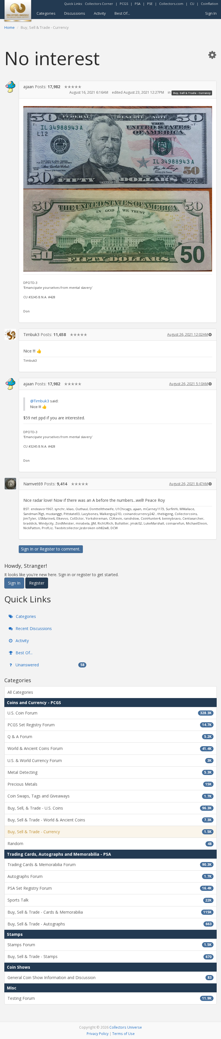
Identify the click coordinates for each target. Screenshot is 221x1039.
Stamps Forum (109, 944)
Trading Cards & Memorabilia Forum (109, 864)
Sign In (211, 13)
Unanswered (49, 664)
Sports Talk (109, 900)
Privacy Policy (97, 1033)
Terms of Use (123, 1033)
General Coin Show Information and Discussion (109, 977)
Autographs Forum (109, 876)
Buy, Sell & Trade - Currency (192, 93)
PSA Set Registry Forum (109, 888)
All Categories (20, 692)
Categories (46, 13)
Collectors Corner (99, 3)
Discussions (74, 13)
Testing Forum (109, 998)
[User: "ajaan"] (10, 87)
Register (47, 549)
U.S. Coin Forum (109, 713)
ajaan (28, 86)
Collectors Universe (125, 1027)
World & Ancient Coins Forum (109, 748)
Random (109, 843)
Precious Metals (109, 784)
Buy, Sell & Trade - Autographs (109, 924)
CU (192, 3)
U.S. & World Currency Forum (109, 760)
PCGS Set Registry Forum (109, 724)
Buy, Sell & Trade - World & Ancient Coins (109, 820)
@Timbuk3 (39, 400)
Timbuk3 (31, 334)
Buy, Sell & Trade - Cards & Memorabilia (109, 912)
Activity (100, 13)
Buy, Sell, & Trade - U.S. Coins (109, 808)
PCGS (124, 3)
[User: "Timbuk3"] (10, 334)
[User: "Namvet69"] (10, 483)
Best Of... (122, 13)
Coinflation (209, 3)
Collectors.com (171, 3)
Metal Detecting (109, 772)
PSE (150, 3)
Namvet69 (33, 483)
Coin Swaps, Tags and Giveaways (109, 796)
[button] (212, 54)
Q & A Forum (109, 736)
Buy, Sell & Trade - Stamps (109, 956)
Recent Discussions (33, 628)
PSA (137, 3)
